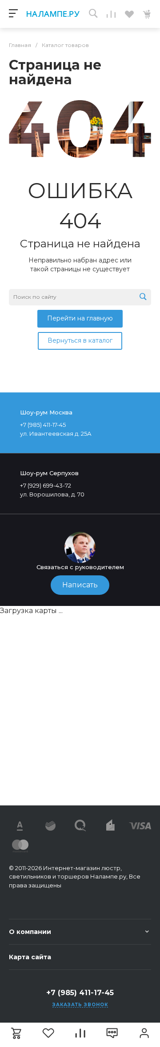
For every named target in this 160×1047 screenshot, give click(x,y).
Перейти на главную (80, 318)
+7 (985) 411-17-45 (80, 992)
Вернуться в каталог (80, 340)
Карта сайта (30, 957)
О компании (30, 932)
